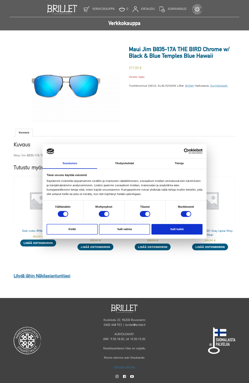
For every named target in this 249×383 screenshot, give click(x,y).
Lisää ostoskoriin (38, 243)
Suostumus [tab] (70, 163)
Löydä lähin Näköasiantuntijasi (42, 276)
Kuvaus (24, 132)
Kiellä (72, 229)
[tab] (24, 132)
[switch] (104, 214)
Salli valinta (124, 229)
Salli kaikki (177, 229)
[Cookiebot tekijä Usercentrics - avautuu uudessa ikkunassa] (187, 151)
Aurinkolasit (219, 85)
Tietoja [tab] (179, 163)
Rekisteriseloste (124, 367)
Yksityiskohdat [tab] (124, 163)
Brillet (189, 85)
